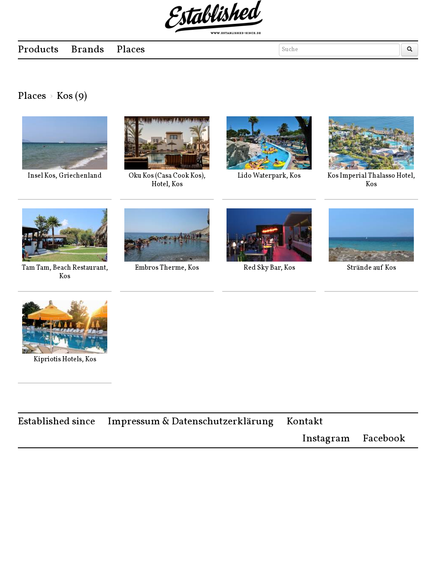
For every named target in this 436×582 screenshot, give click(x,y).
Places (131, 50)
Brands (87, 50)
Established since (56, 422)
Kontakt (305, 422)
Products (38, 50)
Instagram (326, 439)
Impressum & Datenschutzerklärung (191, 422)
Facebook (384, 439)
